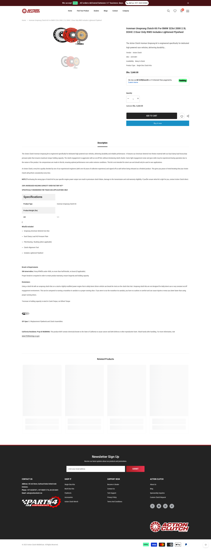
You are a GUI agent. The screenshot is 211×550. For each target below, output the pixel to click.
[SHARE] (187, 116)
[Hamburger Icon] (187, 11)
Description (102, 143)
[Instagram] (159, 506)
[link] (42, 422)
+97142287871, (32, 490)
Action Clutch (137, 53)
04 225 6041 (54, 490)
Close (188, 3)
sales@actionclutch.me (34, 493)
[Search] (168, 10)
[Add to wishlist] (182, 116)
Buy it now (158, 123)
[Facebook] (152, 506)
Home (24, 20)
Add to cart (151, 116)
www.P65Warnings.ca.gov (31, 336)
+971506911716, (44, 490)
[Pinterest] (165, 506)
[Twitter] (171, 506)
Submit (135, 469)
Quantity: (129, 93)
